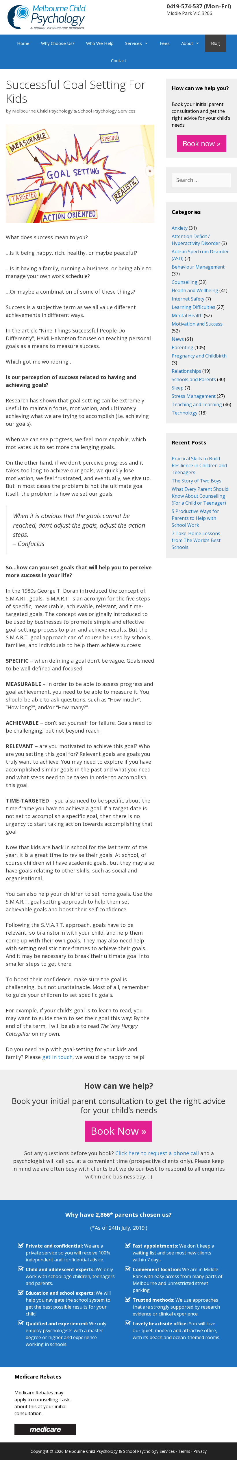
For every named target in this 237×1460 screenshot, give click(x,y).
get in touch (57, 1057)
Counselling (184, 282)
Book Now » (118, 1131)
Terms (184, 1451)
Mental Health (187, 315)
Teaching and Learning (197, 404)
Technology (184, 413)
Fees (165, 43)
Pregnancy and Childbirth (199, 356)
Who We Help (100, 43)
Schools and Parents (194, 379)
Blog (215, 43)
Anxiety (180, 228)
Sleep (178, 388)
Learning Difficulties (193, 307)
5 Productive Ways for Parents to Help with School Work (195, 518)
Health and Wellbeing (195, 290)
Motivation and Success (197, 324)
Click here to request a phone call (157, 1153)
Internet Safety (188, 299)
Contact (118, 60)
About (187, 43)
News (178, 339)
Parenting (182, 347)
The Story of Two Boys (196, 481)
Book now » (202, 143)
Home (23, 43)
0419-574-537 (184, 6)
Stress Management (194, 396)
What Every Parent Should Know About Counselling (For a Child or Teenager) (200, 496)
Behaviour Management (198, 267)
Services (133, 43)
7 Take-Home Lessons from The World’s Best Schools (196, 540)
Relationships (186, 371)
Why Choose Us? (58, 43)
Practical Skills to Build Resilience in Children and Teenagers (199, 465)
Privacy (200, 1451)
